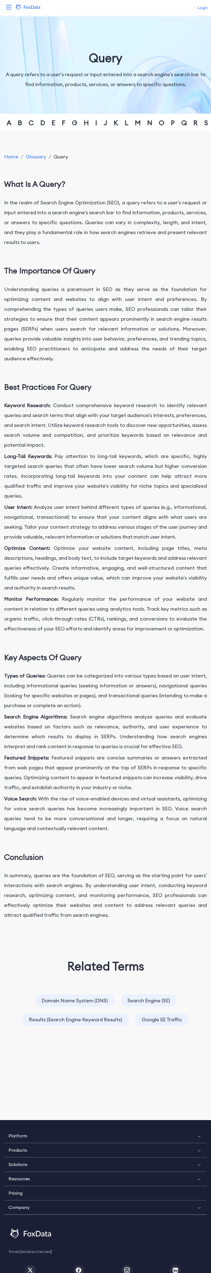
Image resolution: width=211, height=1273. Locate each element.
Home (11, 156)
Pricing (16, 1193)
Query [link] (61, 157)
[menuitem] (105, 1136)
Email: (30, 1251)
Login (203, 8)
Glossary (36, 156)
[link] (11, 157)
